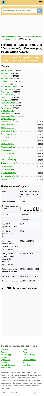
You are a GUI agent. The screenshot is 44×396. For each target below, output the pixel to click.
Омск (25, 349)
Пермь (25, 352)
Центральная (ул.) (8, 113)
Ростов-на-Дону (29, 355)
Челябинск (27, 365)
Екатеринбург (6, 355)
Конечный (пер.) (7, 89)
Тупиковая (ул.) (7, 108)
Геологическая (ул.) (8, 81)
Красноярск (5, 360)
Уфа (24, 362)
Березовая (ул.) (7, 73)
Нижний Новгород (8, 365)
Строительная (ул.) (8, 105)
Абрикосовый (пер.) (8, 70)
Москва (4, 362)
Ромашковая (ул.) (8, 103)
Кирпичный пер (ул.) (9, 86)
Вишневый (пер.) (7, 78)
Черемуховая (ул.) (8, 119)
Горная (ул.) (5, 84)
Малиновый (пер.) (8, 95)
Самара (26, 357)
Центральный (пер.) (8, 116)
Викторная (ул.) (7, 76)
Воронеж (4, 352)
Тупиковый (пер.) (7, 111)
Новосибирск (6, 368)
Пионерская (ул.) (7, 97)
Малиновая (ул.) (7, 92)
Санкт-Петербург (29, 360)
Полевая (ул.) (6, 100)
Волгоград (5, 349)
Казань (4, 357)
